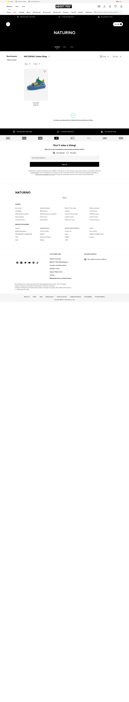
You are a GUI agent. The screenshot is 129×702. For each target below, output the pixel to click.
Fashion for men (70, 220)
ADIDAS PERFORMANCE (72, 228)
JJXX (66, 240)
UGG (16, 237)
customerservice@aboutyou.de (45, 174)
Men (17, 6)
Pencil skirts (43, 217)
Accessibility (88, 296)
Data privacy (50, 296)
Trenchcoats (93, 211)
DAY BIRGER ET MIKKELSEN (23, 234)
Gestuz (91, 237)
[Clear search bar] (121, 12)
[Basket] (121, 6)
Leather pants (69, 217)
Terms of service (62, 296)
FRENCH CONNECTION (96, 234)
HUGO (91, 228)
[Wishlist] (115, 6)
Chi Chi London (44, 231)
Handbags (18, 211)
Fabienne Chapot (45, 237)
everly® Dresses (20, 220)
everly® (17, 228)
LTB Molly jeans (94, 214)
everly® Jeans (93, 217)
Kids (23, 6)
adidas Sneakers (45, 208)
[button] (104, 56)
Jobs (41, 296)
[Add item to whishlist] (45, 71)
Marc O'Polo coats (70, 208)
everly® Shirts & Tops (71, 214)
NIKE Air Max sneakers (22, 214)
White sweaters (94, 208)
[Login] (104, 6)
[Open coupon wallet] (99, 6)
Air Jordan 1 (18, 208)
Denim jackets (19, 217)
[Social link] (17, 262)
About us (27, 296)
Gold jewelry (44, 220)
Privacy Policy (35, 172)
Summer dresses (94, 220)
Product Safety (100, 296)
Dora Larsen (93, 231)
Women (9, 6)
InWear (42, 240)
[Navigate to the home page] (26, 255)
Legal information (75, 296)
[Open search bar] (94, 12)
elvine (66, 234)
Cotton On (68, 231)
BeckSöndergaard (20, 231)
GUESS (67, 237)
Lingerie (67, 211)
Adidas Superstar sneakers (48, 214)
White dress (43, 211)
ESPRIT (42, 234)
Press (34, 296)
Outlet (11, 1)
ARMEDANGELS (45, 228)
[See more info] (36, 108)
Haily (16, 240)
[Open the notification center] (110, 6)
